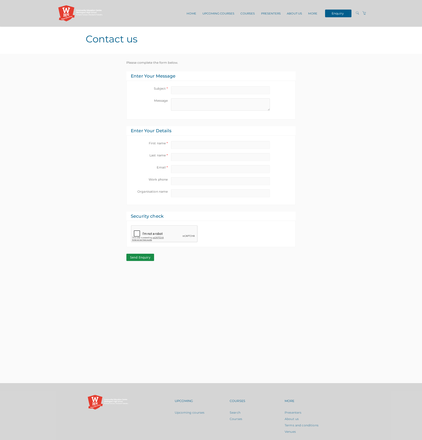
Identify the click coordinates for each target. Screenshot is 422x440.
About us (294, 13)
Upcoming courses (218, 13)
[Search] (357, 13)
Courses (247, 13)
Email (162, 167)
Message (161, 101)
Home (191, 13)
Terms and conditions (301, 425)
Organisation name (152, 192)
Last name (158, 155)
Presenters (271, 13)
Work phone (158, 179)
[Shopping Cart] (364, 13)
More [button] (312, 13)
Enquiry (338, 13)
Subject (161, 89)
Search (235, 413)
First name (158, 143)
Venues (290, 432)
